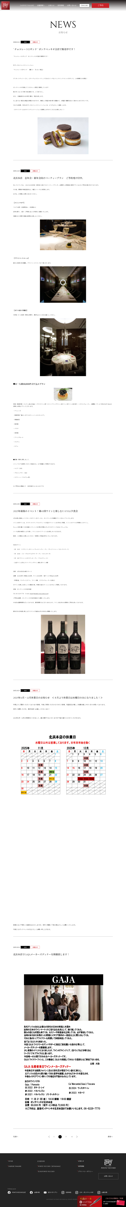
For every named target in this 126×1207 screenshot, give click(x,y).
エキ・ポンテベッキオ (86, 1192)
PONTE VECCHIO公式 (19, 1192)
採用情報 (61, 5)
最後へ (110, 1137)
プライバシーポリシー (85, 1171)
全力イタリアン (52, 1192)
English (84, 5)
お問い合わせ (71, 5)
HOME (10, 1161)
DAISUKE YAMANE (27, 5)
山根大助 (37, 1192)
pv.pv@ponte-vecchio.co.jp (39, 594)
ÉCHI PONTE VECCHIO (46, 1171)
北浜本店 (68, 1192)
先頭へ (15, 1137)
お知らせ (51, 5)
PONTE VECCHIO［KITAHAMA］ (49, 1166)
